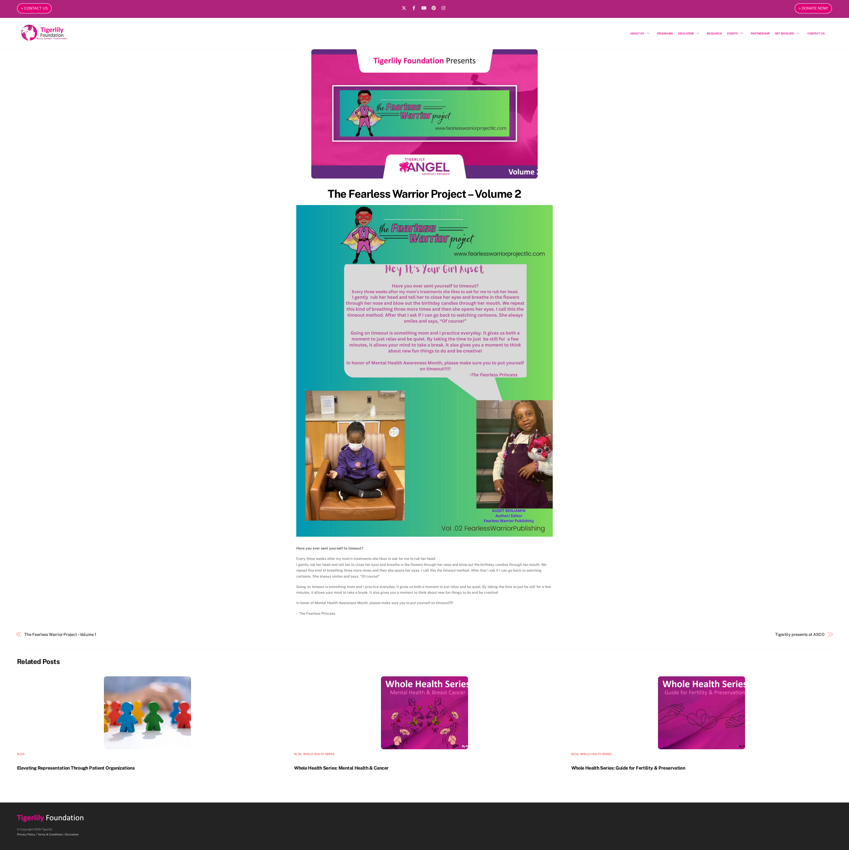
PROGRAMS (665, 33)
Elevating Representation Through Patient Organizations (76, 768)
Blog (21, 754)
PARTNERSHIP (760, 33)
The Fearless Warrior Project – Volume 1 (60, 634)
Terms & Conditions (50, 834)
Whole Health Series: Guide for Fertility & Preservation (628, 768)
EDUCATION (686, 33)
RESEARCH (714, 33)
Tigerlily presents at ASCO (800, 634)
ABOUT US (637, 33)
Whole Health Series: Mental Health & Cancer (341, 768)
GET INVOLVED (784, 33)
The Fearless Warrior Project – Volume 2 (424, 193)
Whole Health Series (319, 754)
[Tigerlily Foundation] (54, 38)
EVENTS (732, 33)
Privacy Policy (26, 834)
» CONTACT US (34, 8)
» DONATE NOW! (813, 8)
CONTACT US (816, 33)
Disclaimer (72, 834)
